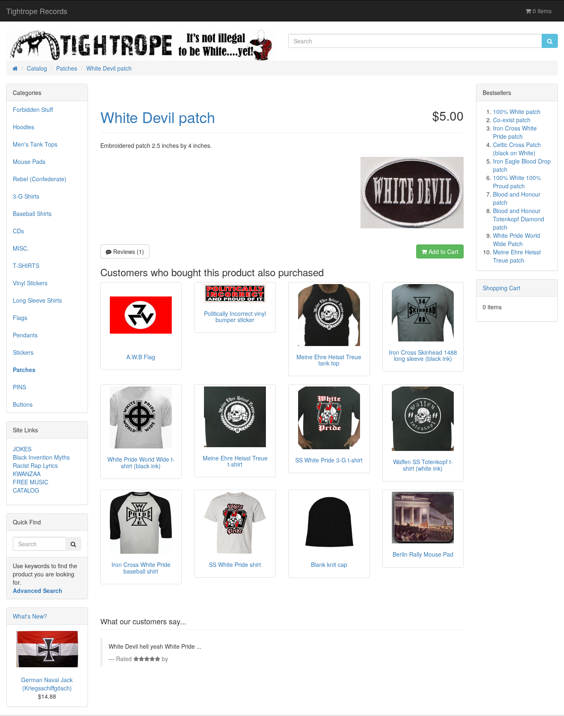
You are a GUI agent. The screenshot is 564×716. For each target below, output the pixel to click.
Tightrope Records (36, 10)
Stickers (23, 352)
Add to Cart (442, 251)
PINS (19, 387)
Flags (20, 317)
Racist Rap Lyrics (35, 465)
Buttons (23, 404)
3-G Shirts (26, 196)
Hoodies (23, 127)
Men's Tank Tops (35, 144)
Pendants (25, 335)
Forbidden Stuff (33, 109)
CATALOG (26, 490)
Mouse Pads (29, 161)
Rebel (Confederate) (39, 179)
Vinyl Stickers (30, 283)
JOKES (22, 449)
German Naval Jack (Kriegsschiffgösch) (47, 684)
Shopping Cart (501, 288)
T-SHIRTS (26, 265)
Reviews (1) (127, 251)
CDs (18, 231)
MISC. (21, 248)
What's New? (30, 616)
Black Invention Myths (41, 457)
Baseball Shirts (32, 213)
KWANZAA (26, 473)
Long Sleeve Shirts (37, 300)
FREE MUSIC (30, 482)
